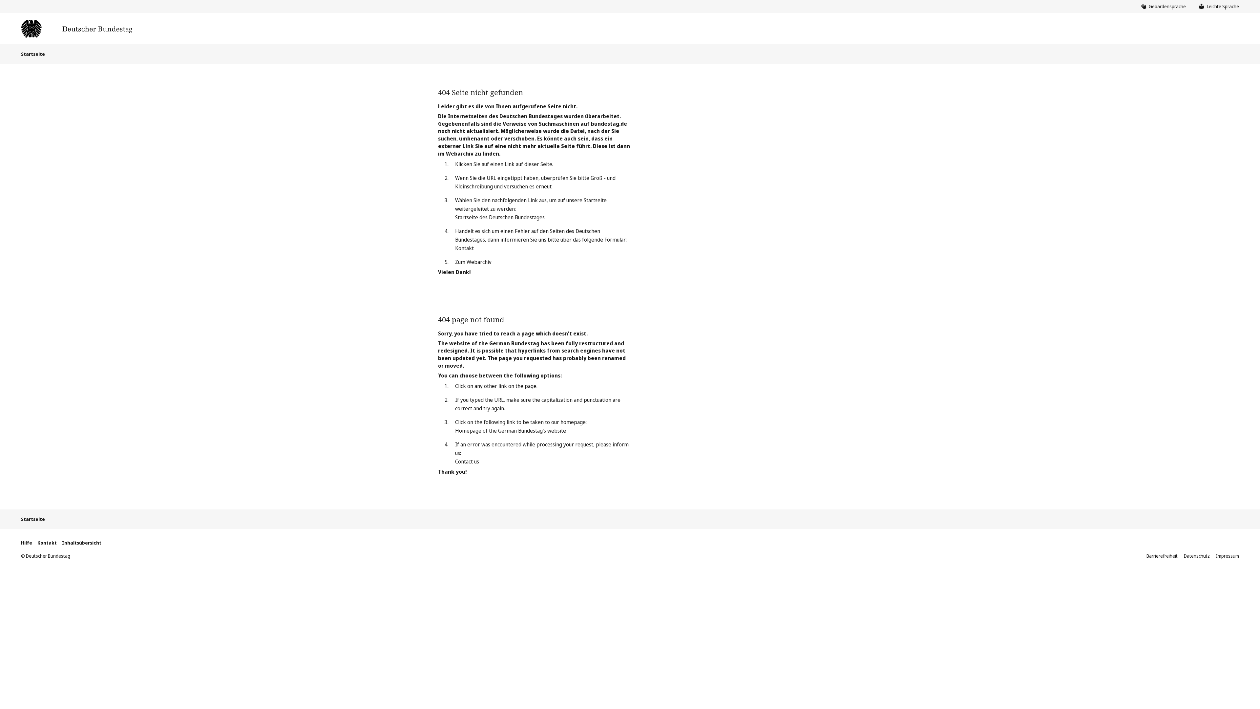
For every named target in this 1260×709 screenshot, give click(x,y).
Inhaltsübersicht (81, 543)
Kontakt (464, 248)
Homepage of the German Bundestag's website (510, 430)
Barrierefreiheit (1162, 556)
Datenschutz (1197, 556)
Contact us (467, 461)
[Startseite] (76, 29)
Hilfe (26, 543)
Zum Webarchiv (473, 262)
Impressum (1227, 556)
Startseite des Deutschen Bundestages (500, 217)
